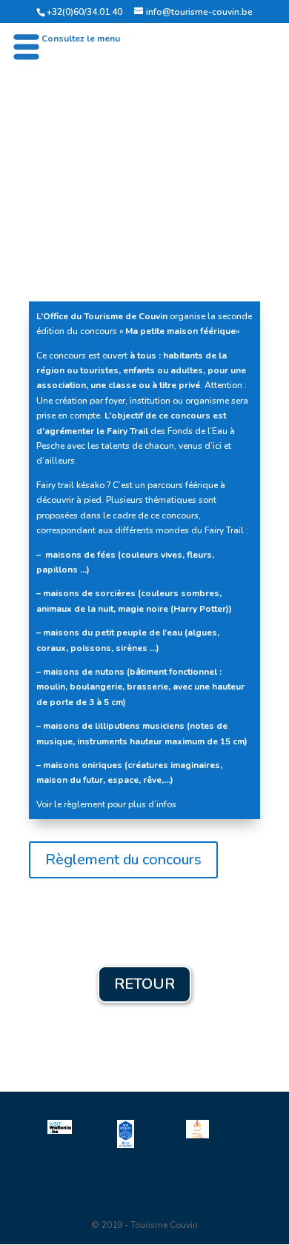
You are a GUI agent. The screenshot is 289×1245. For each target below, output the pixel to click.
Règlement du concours (123, 860)
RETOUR (144, 984)
